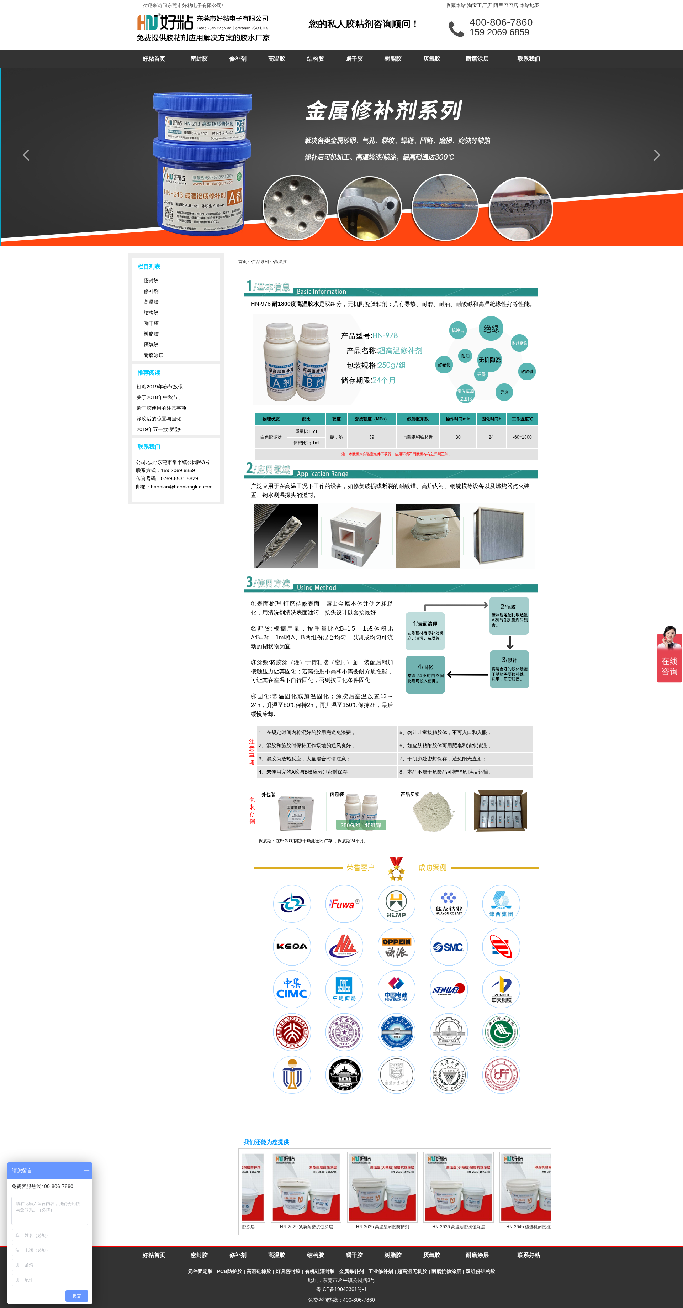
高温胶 (276, 59)
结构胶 (315, 59)
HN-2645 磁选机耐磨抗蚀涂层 (520, 1226)
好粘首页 (154, 59)
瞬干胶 (354, 59)
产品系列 (260, 261)
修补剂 (238, 59)
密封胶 (199, 59)
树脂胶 (393, 59)
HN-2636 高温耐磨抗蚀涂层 (443, 1226)
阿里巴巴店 (505, 5)
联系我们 (529, 59)
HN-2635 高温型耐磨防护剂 (367, 1226)
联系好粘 (529, 1255)
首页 (242, 261)
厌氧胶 (431, 59)
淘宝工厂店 (479, 5)
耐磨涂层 (477, 59)
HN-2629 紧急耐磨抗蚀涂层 (291, 1226)
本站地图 (530, 5)
